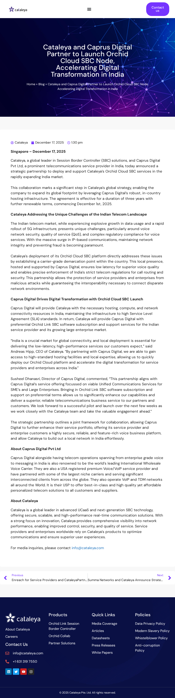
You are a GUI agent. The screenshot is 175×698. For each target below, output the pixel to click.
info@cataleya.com (88, 547)
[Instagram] (31, 671)
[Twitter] (16, 671)
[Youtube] (23, 671)
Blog (41, 84)
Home (31, 84)
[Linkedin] (8, 671)
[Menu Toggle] (89, 9)
